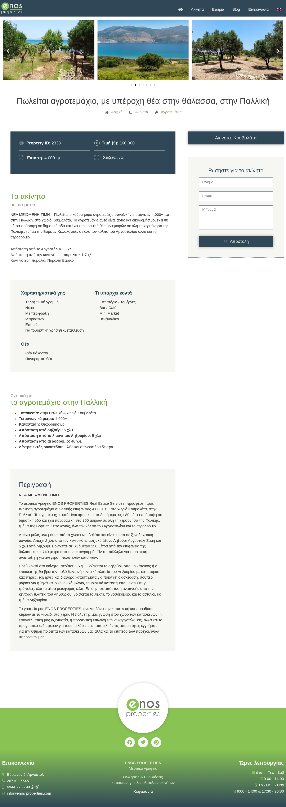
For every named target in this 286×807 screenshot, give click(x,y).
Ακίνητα (197, 9)
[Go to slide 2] (135, 85)
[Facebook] (130, 742)
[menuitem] (279, 9)
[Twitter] (143, 742)
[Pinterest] (156, 742)
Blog (236, 9)
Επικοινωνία (258, 9)
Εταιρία (218, 9)
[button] (7, 51)
